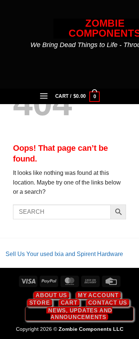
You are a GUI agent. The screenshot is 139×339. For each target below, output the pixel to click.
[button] (44, 95)
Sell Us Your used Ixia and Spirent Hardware (64, 254)
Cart (69, 302)
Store (39, 302)
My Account (98, 295)
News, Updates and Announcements (80, 313)
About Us (51, 295)
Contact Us (108, 302)
